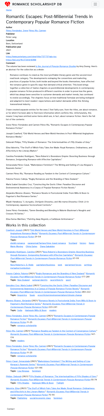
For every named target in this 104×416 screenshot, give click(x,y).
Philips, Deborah (13, 376)
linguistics (22, 295)
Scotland (73, 243)
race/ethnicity (56, 280)
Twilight (60, 383)
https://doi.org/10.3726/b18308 (21, 59)
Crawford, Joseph (14, 230)
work (60, 265)
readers (52, 310)
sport (68, 280)
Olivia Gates (31, 246)
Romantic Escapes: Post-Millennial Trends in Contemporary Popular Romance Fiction (50, 334)
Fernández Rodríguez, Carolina (20, 252)
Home (9, 10)
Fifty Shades (23, 383)
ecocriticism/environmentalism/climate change (60, 295)
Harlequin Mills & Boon (36, 310)
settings (88, 265)
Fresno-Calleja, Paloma (17, 273)
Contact (10, 409)
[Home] (8, 4)
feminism (36, 371)
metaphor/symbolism (20, 268)
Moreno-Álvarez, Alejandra (18, 300)
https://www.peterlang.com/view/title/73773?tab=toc (31, 56)
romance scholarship (27, 325)
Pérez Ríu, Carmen (37, 30)
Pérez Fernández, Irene (17, 30)
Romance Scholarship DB (37, 4)
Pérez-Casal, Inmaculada (18, 361)
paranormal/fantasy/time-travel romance (47, 243)
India (19, 310)
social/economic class (40, 398)
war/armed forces (73, 265)
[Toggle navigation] (95, 4)
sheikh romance (17, 243)
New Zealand (23, 280)
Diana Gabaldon (47, 246)
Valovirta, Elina (13, 388)
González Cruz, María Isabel (19, 285)
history (83, 243)
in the (56, 66)
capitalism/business (45, 265)
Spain (32, 295)
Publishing (22, 398)
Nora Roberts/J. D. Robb (21, 265)
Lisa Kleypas (23, 371)
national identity (39, 280)
